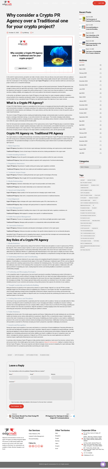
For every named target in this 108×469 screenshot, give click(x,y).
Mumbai (57, 441)
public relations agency (86, 223)
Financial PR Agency (93, 198)
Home (28, 3)
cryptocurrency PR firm (32, 355)
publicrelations (96, 220)
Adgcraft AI (65, 3)
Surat (56, 448)
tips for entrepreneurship (86, 230)
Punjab (57, 438)
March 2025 (82, 69)
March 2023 (82, 129)
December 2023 (83, 105)
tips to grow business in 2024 (87, 235)
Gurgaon (57, 446)
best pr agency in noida (86, 182)
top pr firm (96, 241)
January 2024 (82, 101)
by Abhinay (25, 33)
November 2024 (83, 85)
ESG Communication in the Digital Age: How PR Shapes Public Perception (93, 45)
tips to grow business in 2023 (87, 233)
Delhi (56, 433)
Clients (74, 3)
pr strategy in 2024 (85, 220)
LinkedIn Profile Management (36, 436)
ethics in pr (97, 195)
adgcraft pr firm (91, 180)
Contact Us (83, 3)
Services (45, 3)
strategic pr (95, 228)
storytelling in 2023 (85, 225)
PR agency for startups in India (87, 213)
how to (94, 200)
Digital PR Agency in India (86, 195)
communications (84, 187)
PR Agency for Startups (86, 210)
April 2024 (81, 93)
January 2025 (82, 77)
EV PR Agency (83, 198)
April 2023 (81, 125)
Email (31, 374)
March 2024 (82, 97)
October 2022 (82, 145)
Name (10, 374)
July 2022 (81, 153)
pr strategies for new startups (88, 215)
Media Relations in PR (85, 205)
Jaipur (56, 443)
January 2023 (82, 137)
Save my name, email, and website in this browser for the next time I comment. (31, 402)
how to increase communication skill (89, 203)
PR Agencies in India (44, 355)
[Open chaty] (103, 464)
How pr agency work (85, 200)
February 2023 (83, 133)
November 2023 (83, 109)
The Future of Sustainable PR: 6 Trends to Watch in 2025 (93, 53)
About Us (36, 3)
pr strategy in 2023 (85, 218)
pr (93, 205)
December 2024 (83, 81)
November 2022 (83, 141)
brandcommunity (84, 185)
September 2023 (83, 117)
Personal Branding (33, 439)
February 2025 (83, 73)
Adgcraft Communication (50, 342)
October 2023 (82, 113)
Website (53, 374)
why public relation (85, 250)
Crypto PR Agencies (19, 355)
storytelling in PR (84, 228)
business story (95, 185)
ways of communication (86, 243)
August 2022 (82, 149)
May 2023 (81, 121)
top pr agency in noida (85, 241)
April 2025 (81, 65)
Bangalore (57, 436)
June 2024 (82, 89)
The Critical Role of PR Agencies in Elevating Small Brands (92, 37)
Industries (55, 3)
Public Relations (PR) (34, 434)
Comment (11, 382)
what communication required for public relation (90, 246)
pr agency (94, 208)
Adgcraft (10, 355)
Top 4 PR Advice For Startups (87, 238)
